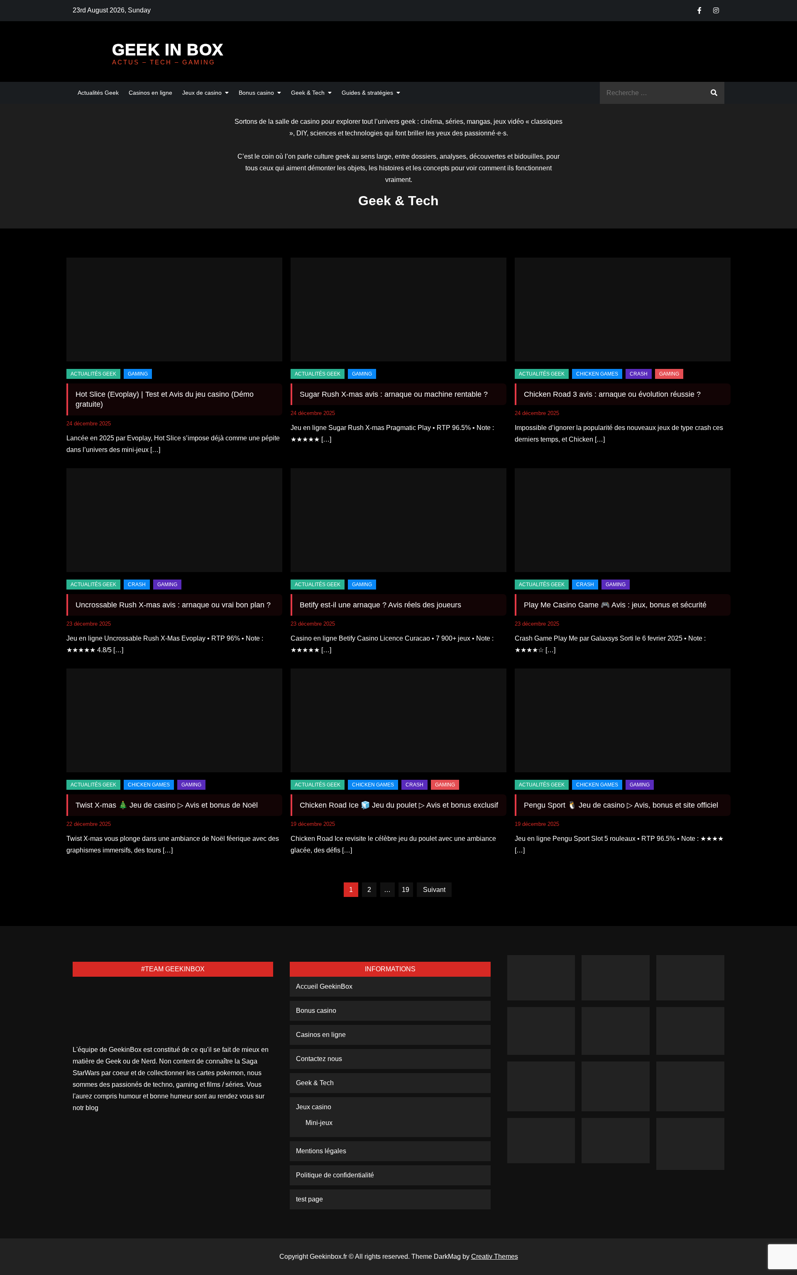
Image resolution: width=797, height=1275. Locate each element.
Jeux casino (313, 1106)
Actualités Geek (98, 92)
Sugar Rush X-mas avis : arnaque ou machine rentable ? (394, 394)
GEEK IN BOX (167, 50)
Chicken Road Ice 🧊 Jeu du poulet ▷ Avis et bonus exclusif (399, 805)
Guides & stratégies (367, 92)
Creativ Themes (494, 1256)
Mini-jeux (319, 1122)
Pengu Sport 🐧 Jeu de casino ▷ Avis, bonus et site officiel (621, 805)
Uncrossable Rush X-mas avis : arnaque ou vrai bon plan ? (173, 605)
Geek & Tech (308, 92)
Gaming (138, 374)
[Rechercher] (714, 93)
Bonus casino (256, 92)
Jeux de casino (202, 92)
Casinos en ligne (150, 92)
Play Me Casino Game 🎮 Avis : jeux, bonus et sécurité (615, 605)
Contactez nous (319, 1058)
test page (309, 1199)
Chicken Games (597, 374)
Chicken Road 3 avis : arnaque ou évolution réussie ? (612, 394)
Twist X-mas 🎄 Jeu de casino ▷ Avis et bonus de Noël (167, 805)
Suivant (434, 889)
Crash (639, 374)
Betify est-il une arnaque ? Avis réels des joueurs (380, 605)
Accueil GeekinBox (324, 986)
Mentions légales (321, 1151)
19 (405, 889)
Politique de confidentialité (335, 1175)
